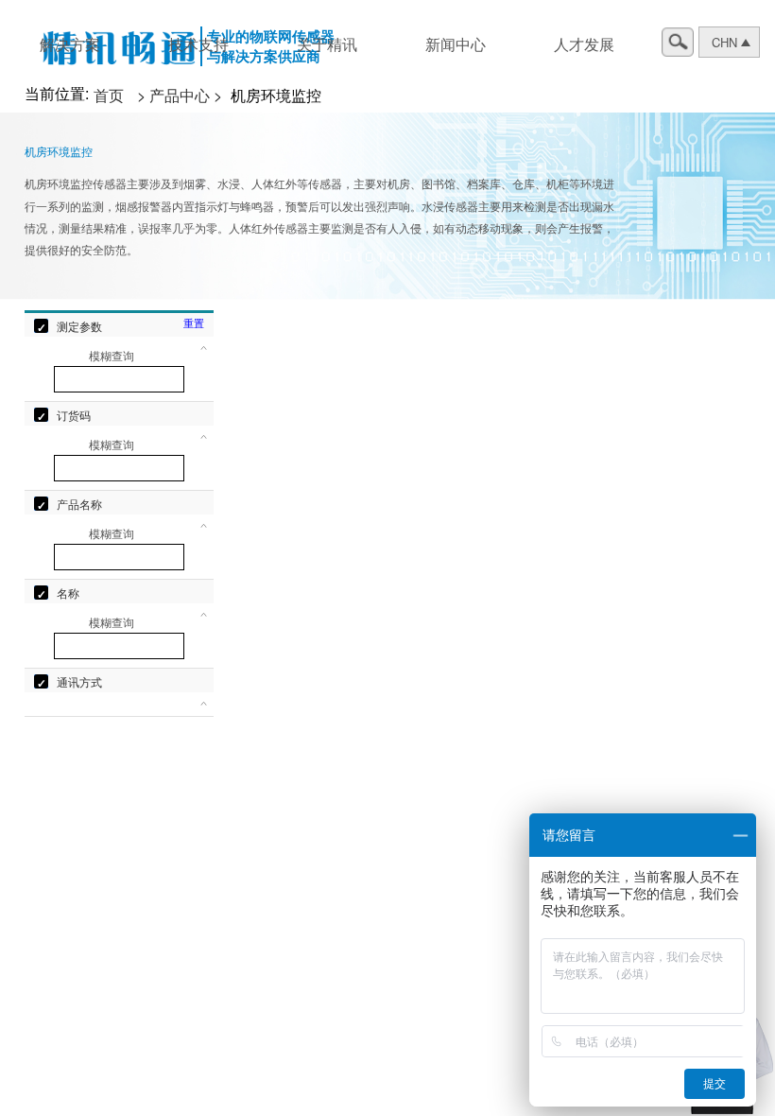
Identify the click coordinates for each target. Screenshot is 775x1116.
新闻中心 (455, 44)
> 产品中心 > (181, 95)
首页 (111, 95)
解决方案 (70, 44)
